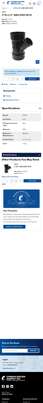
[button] (30, 4)
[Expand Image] (37, 62)
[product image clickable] (7, 168)
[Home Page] (15, 3)
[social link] (3, 386)
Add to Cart (32, 79)
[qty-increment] (13, 78)
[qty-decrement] (4, 78)
